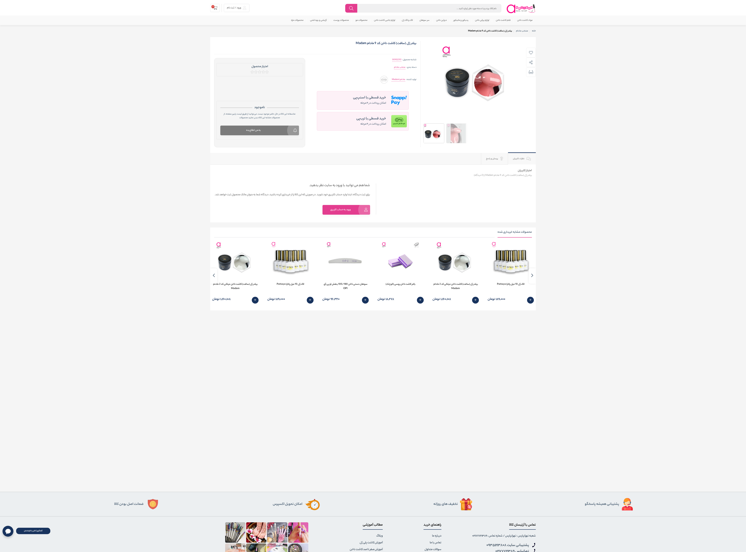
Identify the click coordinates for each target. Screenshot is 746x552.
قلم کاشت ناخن (503, 20)
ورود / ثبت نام (234, 8)
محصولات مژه (297, 20)
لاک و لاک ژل (407, 20)
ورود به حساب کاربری (340, 210)
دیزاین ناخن (441, 20)
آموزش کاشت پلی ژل (371, 543)
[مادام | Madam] (384, 80)
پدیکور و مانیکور (460, 20)
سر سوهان (424, 20)
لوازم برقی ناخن (482, 20)
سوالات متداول (432, 549)
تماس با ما (435, 543)
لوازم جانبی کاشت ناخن (384, 20)
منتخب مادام (399, 67)
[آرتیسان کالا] (521, 9)
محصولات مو (361, 20)
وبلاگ (379, 536)
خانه (534, 31)
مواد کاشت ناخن (524, 20)
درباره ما (436, 536)
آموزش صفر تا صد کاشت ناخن (366, 549)
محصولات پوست (341, 20)
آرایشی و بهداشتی (318, 20)
